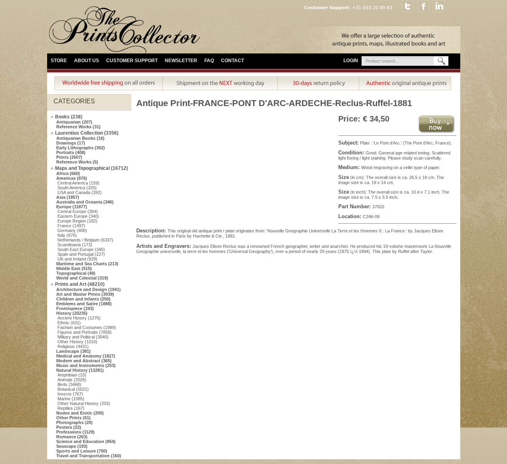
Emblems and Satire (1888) (84, 303)
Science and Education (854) (86, 441)
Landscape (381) (73, 351)
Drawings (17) (70, 143)
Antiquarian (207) (74, 122)
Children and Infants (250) (83, 299)
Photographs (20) (74, 422)
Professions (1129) (75, 432)
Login (350, 60)
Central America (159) (78, 183)
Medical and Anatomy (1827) (85, 356)
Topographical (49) (75, 273)
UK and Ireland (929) (77, 259)
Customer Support (132, 60)
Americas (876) (71, 178)
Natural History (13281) (80, 370)
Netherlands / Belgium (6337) (85, 240)
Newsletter (181, 60)
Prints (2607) (69, 157)
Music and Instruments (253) (86, 365)
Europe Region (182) (77, 221)
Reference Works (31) (78, 126)
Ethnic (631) (69, 322)
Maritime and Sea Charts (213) (87, 263)
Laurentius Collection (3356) (86, 133)
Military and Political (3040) (83, 337)
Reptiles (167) (70, 408)
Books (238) (68, 117)
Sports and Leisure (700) (81, 451)
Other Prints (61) (73, 417)
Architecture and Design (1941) (88, 289)
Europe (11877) (71, 206)
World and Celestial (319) (82, 278)
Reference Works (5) (77, 162)
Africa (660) (68, 173)
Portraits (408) (71, 152)
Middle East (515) (74, 268)
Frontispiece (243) (75, 308)
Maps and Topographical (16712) (91, 168)
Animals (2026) (71, 379)
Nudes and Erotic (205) (80, 413)
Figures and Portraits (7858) (84, 332)
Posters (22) (68, 427)
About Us (86, 60)
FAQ (209, 60)
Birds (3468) (69, 384)
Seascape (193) (72, 446)
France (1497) (71, 225)
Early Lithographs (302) (80, 147)
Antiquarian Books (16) (80, 138)
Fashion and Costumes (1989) (86, 327)
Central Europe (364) (77, 211)
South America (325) (77, 187)
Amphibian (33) (71, 375)
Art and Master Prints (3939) (85, 294)
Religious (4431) (73, 346)
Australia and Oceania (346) (85, 202)
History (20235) (72, 313)
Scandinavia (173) (74, 244)
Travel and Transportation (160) (88, 455)
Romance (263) (72, 436)
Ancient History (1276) (79, 318)
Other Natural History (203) (83, 403)
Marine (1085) (70, 398)
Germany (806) (72, 230)
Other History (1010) (77, 341)
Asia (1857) (67, 197)
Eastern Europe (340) (78, 216)
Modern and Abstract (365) (84, 360)
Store (59, 60)
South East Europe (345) (81, 249)
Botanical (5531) (73, 389)
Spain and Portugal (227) (81, 254)
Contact (232, 60)
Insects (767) (70, 394)
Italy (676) (67, 235)
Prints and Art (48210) (80, 284)
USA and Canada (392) (79, 192)
